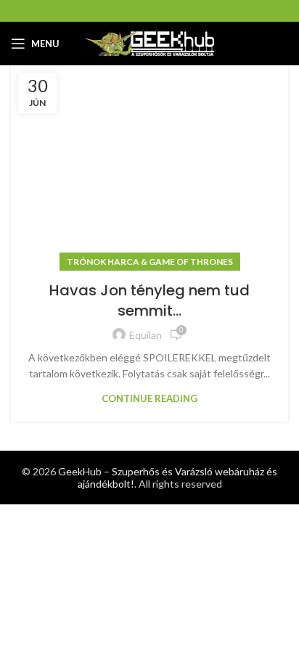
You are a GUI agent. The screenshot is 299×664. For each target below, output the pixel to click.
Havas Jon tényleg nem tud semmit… (149, 300)
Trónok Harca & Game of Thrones (150, 261)
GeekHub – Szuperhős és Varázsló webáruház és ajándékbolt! (167, 477)
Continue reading (149, 398)
